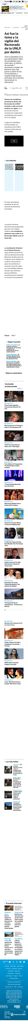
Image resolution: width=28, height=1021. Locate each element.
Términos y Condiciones (14, 982)
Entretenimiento (14, 978)
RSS (15, 986)
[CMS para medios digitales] (18, 1014)
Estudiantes (19, 13)
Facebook (13, 962)
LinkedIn (24, 962)
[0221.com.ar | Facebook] (14, 1)
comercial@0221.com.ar (14, 1002)
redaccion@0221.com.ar (14, 1000)
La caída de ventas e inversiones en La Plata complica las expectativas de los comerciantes (13, 348)
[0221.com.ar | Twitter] (17, 1)
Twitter (17, 962)
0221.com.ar (7, 27)
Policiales (3, 13)
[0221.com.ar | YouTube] (20, 1)
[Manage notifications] (24, 1011)
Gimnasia (17, 973)
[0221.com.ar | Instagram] (11, 1)
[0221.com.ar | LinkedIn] (23, 1)
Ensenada (11, 971)
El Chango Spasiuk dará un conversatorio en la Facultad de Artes (13, 357)
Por (5, 88)
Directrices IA (9, 986)
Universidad (10, 13)
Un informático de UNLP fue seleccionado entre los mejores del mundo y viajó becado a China (14, 364)
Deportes (17, 971)
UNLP (13, 335)
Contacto (20, 986)
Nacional (14, 968)
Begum (16, 976)
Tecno (20, 976)
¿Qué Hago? (9, 976)
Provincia (8, 968)
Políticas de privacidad (14, 984)
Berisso (20, 968)
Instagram (10, 962)
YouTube (20, 962)
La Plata (7, 966)
